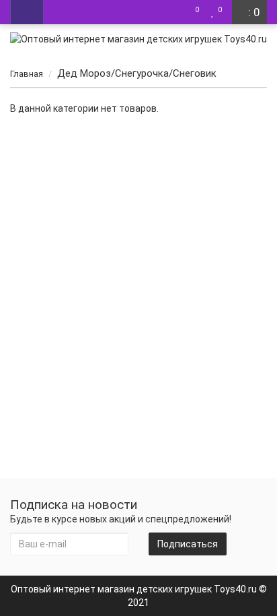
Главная (26, 74)
